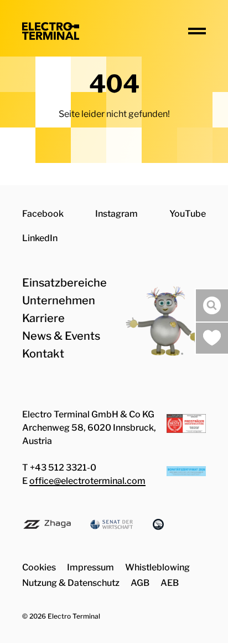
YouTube (187, 213)
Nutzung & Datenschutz (71, 583)
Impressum (90, 567)
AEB (169, 583)
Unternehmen (58, 300)
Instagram (116, 213)
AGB (140, 583)
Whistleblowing (157, 567)
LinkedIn (40, 238)
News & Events (61, 336)
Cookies (39, 567)
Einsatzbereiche (64, 282)
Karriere (43, 318)
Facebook (43, 213)
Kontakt (43, 353)
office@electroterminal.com (87, 481)
